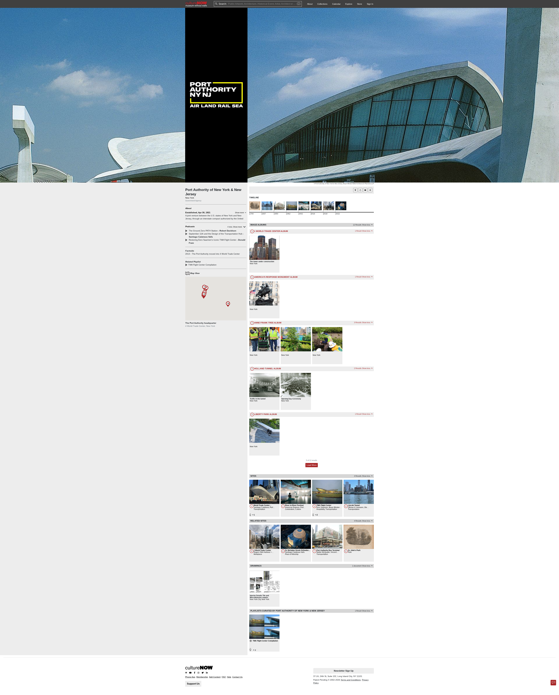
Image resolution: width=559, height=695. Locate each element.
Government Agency (193, 201)
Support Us (193, 683)
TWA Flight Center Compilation (202, 265)
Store (359, 4)
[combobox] (228, 4)
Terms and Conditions (351, 680)
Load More (312, 465)
